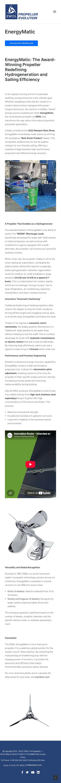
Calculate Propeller (21, 43)
